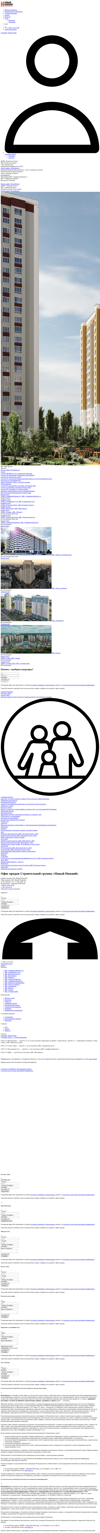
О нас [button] (6, 18)
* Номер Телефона (7, 902)
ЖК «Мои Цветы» (21, 508)
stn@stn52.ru (29, 1470)
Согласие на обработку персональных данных (16, 1069)
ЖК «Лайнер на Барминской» (62, 555)
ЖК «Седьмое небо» (23, 663)
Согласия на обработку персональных (42, 685)
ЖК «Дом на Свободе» (59, 588)
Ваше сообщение (6, 1248)
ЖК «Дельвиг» (18, 512)
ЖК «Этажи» (16, 658)
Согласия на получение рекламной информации (78, 685)
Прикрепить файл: (7, 1346)
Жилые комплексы (11, 10)
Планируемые (26, 493)
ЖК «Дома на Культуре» (27, 517)
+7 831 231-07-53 (6, 887)
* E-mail (3, 1241)
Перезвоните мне (6, 964)
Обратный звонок (11, 29)
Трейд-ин (8, 1001)
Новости (7, 17)
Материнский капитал (12, 1005)
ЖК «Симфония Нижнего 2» (31, 496)
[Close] (1, 1178)
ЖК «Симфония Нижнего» (30, 522)
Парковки (8, 1008)
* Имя (3, 1301)
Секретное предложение (13, 1007)
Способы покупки (11, 13)
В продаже (7, 493)
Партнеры (12, 22)
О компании (9, 1017)
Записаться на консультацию (10, 889)
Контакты (12, 20)
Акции (7, 15)
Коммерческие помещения (13, 11)
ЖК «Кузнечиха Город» (26, 505)
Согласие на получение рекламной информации (17, 1070)
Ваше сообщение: (6, 1309)
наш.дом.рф (93, 1059)
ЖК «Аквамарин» (58, 620)
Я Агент (11, 158)
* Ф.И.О (3, 898)
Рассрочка (8, 1000)
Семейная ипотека (11, 1003)
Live (6, 24)
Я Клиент (12, 156)
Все (2, 493)
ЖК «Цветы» (56, 653)
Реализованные (16, 493)
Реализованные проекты (13, 1019)
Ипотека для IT (10, 998)
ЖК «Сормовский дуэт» (27, 501)
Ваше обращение (6, 1340)
